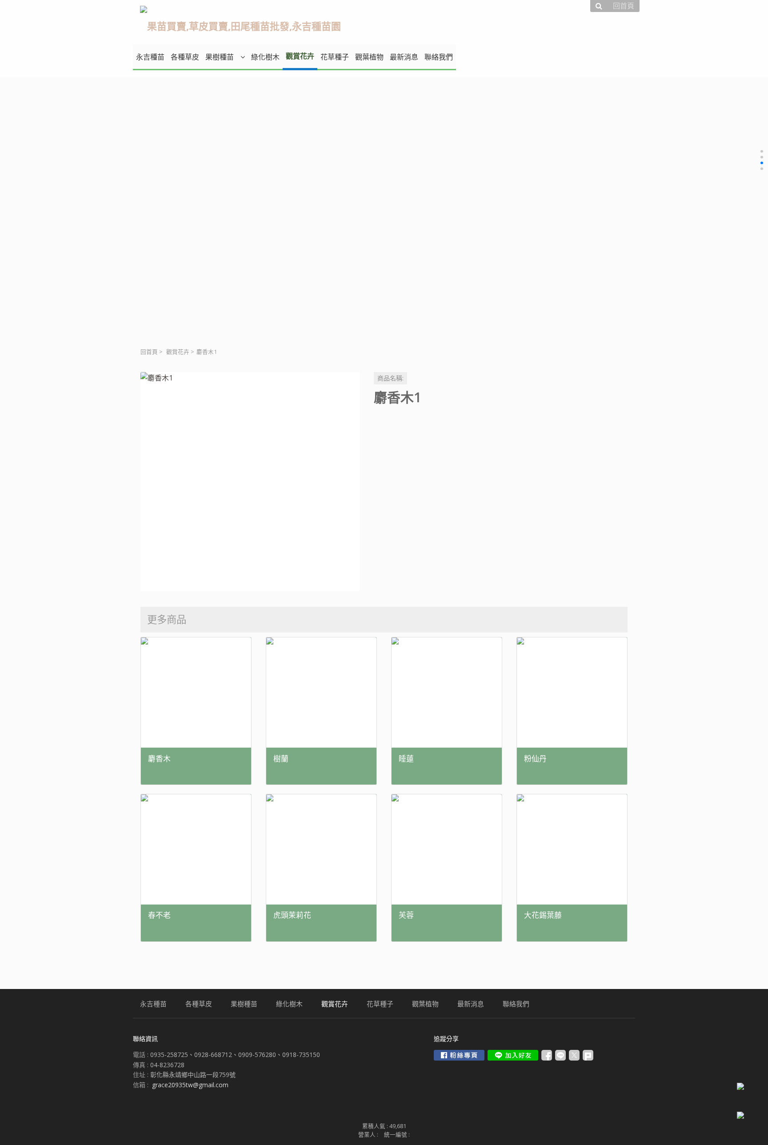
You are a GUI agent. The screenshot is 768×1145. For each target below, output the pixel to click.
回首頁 (149, 352)
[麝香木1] (250, 481)
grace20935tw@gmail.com (190, 1085)
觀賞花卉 (177, 352)
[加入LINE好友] (513, 1055)
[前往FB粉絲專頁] (459, 1055)
